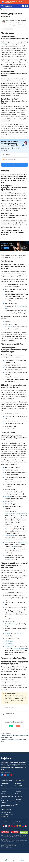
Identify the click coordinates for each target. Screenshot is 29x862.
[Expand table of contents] (14, 29)
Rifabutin (7, 496)
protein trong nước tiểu (20, 648)
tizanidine (7, 560)
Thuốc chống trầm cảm (11, 513)
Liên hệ (17, 804)
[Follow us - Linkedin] (8, 775)
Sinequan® (19, 518)
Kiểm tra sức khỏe (19, 780)
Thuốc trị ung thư (10, 535)
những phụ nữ (6, 44)
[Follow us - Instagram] (5, 775)
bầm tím (10, 327)
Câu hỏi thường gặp (6, 809)
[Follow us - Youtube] (11, 775)
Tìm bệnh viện (4, 783)
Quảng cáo (17, 801)
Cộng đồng (18, 783)
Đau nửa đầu (8, 643)
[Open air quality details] (6, 860)
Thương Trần (9, 24)
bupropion (24, 513)
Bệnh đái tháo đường (11, 624)
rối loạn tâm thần (22, 542)
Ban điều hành (18, 796)
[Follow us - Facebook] (2, 775)
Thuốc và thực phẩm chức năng (8, 9)
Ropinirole (8, 504)
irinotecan (11, 540)
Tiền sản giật (8, 646)
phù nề (19, 633)
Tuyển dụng (18, 799)
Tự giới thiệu (18, 794)
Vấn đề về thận (9, 641)
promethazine (9, 549)
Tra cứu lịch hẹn (19, 785)
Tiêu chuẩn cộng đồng (6, 812)
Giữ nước (7, 633)
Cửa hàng (3, 785)
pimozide (14, 546)
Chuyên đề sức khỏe (6, 780)
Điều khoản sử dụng (6, 794)
